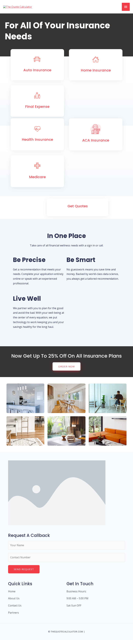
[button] (66, 366)
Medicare (37, 176)
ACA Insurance (95, 140)
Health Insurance (37, 139)
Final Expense (37, 106)
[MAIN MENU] (126, 7)
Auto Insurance (37, 70)
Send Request (24, 569)
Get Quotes (77, 206)
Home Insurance (96, 70)
